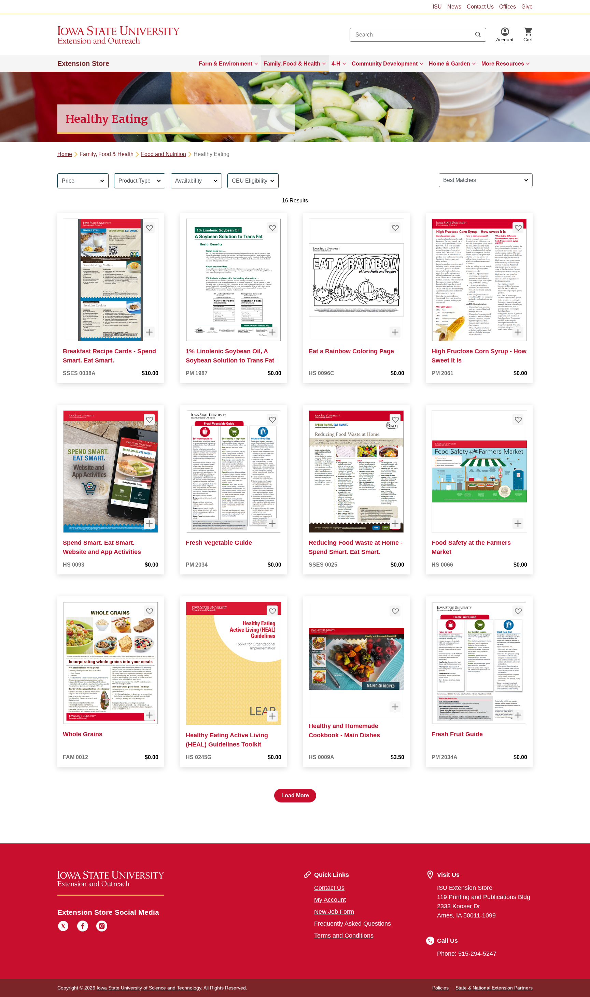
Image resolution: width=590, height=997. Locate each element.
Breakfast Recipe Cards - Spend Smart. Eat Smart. (109, 356)
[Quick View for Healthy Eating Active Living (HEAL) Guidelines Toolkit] (272, 716)
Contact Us (480, 7)
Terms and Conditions (344, 935)
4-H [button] (336, 64)
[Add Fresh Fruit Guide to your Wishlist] (517, 611)
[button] (504, 35)
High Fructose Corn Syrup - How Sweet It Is (479, 356)
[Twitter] (63, 927)
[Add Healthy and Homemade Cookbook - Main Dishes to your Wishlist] (395, 611)
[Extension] (118, 34)
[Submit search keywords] (478, 34)
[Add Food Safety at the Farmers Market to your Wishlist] (517, 419)
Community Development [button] (385, 64)
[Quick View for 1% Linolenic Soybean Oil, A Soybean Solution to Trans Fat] (272, 332)
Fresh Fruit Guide (457, 734)
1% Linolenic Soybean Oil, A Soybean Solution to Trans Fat (230, 356)
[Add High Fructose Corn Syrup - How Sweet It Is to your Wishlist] (517, 227)
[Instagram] (101, 927)
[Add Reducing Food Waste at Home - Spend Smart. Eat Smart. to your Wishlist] (395, 419)
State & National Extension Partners (494, 988)
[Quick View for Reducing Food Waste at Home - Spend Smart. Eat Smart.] (395, 523)
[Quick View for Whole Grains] (149, 715)
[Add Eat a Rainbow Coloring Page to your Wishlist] (395, 227)
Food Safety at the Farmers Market (471, 547)
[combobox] (418, 35)
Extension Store (83, 63)
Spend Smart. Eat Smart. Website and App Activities (102, 547)
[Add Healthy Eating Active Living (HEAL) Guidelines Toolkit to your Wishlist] (272, 611)
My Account (330, 899)
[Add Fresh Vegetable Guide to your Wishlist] (272, 419)
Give (527, 7)
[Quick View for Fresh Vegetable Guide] (272, 523)
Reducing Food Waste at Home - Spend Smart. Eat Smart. (356, 547)
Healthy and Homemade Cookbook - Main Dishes (344, 731)
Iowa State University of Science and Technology (149, 988)
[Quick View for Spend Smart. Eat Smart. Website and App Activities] (149, 523)
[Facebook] (82, 927)
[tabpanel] (295, 485)
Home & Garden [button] (449, 64)
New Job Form (334, 911)
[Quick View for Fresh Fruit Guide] (517, 715)
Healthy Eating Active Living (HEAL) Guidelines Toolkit (227, 740)
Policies (440, 988)
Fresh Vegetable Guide (219, 542)
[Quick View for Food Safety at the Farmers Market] (517, 523)
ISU (437, 7)
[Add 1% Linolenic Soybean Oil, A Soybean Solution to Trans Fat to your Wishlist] (272, 227)
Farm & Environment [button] (225, 64)
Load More (295, 795)
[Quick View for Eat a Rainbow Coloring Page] (395, 332)
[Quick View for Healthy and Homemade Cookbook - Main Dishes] (395, 706)
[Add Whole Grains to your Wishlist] (149, 611)
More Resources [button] (502, 64)
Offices (507, 7)
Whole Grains (82, 734)
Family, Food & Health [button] (292, 64)
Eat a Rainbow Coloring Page (351, 351)
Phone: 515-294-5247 (466, 953)
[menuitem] (228, 63)
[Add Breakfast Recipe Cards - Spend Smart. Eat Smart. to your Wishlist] (149, 227)
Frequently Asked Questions (352, 923)
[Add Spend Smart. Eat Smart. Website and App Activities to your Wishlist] (149, 419)
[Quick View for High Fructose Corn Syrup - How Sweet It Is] (517, 332)
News (454, 7)
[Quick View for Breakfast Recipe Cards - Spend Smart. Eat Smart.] (149, 332)
